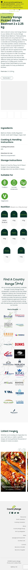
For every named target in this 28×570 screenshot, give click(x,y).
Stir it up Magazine (20, 531)
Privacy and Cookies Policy (14, 563)
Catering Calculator (19, 522)
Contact (23, 544)
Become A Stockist (20, 547)
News (24, 535)
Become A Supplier (20, 550)
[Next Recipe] (24, 450)
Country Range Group (19, 528)
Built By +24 (14, 567)
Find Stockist (6, 78)
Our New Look (21, 540)
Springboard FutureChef (18, 538)
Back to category (7, 13)
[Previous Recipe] (19, 450)
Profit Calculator (20, 519)
